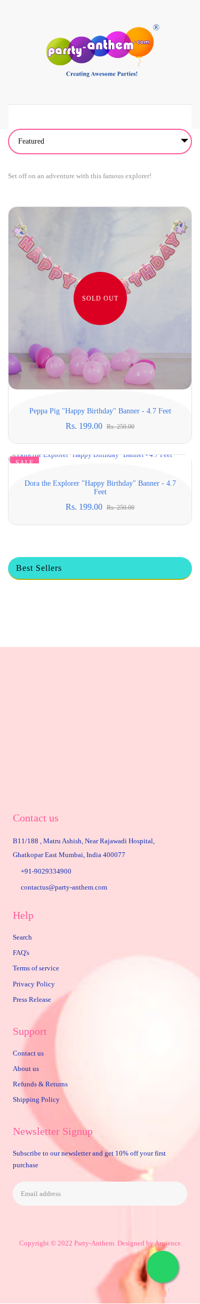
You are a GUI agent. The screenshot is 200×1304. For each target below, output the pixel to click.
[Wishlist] (67, 117)
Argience (168, 1243)
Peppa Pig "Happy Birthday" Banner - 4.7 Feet (100, 411)
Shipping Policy (36, 1099)
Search (22, 937)
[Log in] (133, 117)
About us (26, 1069)
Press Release (32, 999)
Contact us (28, 1053)
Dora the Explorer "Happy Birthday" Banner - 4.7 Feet (100, 487)
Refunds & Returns (40, 1084)
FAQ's (21, 953)
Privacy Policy (34, 984)
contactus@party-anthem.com (64, 887)
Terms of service (36, 968)
